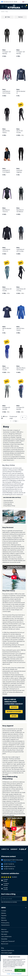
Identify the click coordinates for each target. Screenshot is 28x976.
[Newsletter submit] (24, 899)
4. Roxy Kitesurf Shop (9, 505)
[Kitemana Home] (14, 6)
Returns (3, 918)
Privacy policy (5, 922)
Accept (20, 970)
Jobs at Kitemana (6, 936)
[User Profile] (22, 6)
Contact (3, 910)
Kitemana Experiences (7, 950)
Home (2, 11)
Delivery (3, 913)
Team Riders (4, 931)
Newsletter (4, 939)
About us (3, 929)
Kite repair (4, 934)
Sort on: (20, 17)
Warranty (4, 920)
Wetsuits (14, 707)
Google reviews (5, 888)
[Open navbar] (2, 6)
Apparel (14, 716)
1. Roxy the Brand (8, 500)
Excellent (14, 877)
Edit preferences (8, 970)
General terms (5, 925)
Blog (2, 948)
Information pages (6, 952)
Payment (3, 915)
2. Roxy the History (8, 502)
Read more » (10, 460)
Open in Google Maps (9, 861)
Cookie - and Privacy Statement (14, 973)
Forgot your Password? (8, 941)
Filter (8, 17)
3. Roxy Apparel (7, 504)
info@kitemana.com (9, 866)
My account (4, 943)
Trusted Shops (5, 880)
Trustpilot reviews (6, 884)
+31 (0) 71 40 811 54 (8, 864)
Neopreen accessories (14, 711)
